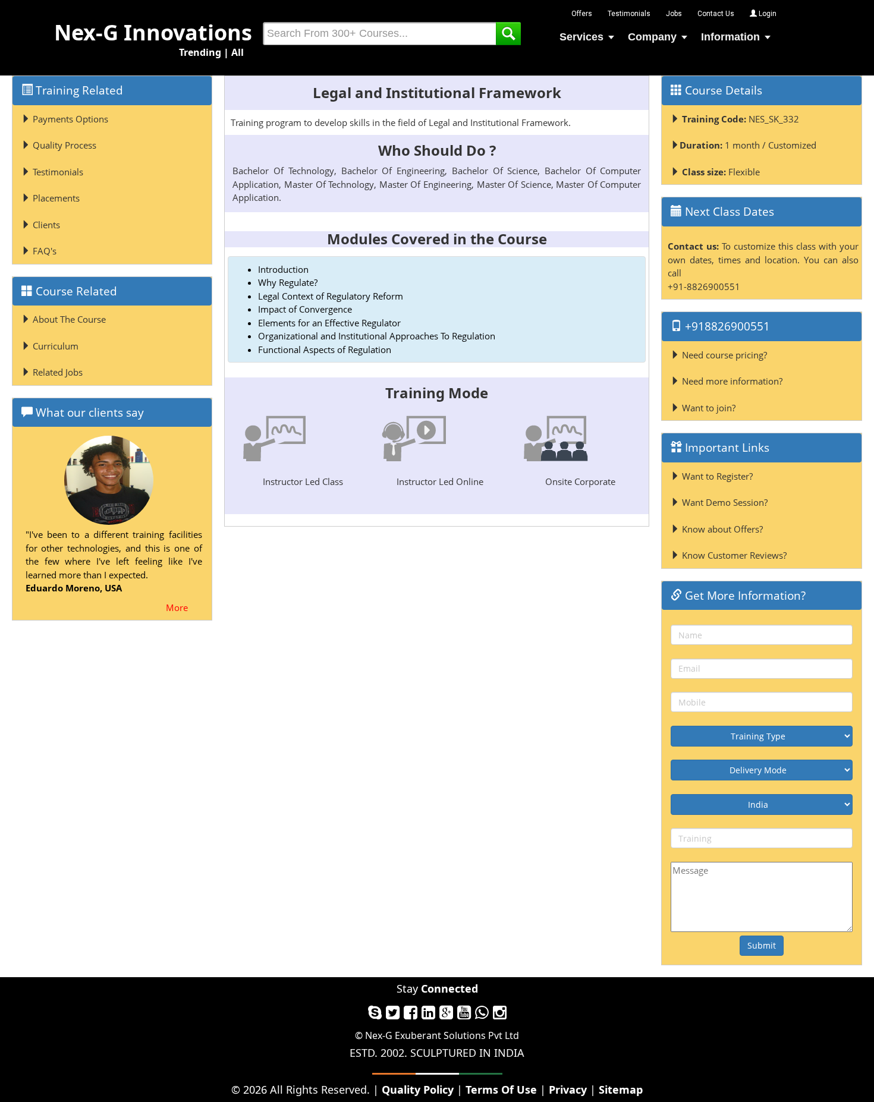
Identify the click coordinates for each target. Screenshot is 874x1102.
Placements (55, 198)
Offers (581, 14)
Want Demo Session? (724, 502)
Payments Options (69, 119)
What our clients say (88, 412)
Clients (45, 225)
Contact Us (715, 14)
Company (652, 37)
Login (766, 14)
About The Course (68, 319)
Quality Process (63, 145)
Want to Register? (716, 476)
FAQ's (43, 251)
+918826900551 (726, 326)
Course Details (722, 90)
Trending (200, 52)
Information (730, 37)
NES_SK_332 (740, 119)
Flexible (721, 172)
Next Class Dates (728, 211)
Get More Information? (744, 595)
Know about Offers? (721, 529)
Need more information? (731, 381)
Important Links (725, 447)
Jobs (674, 14)
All (237, 52)
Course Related (75, 291)
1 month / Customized (748, 145)
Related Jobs (56, 372)
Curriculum (54, 346)
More (177, 607)
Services (581, 37)
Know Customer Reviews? (733, 555)
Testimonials (629, 14)
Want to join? (707, 408)
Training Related (78, 90)
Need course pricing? (723, 355)
